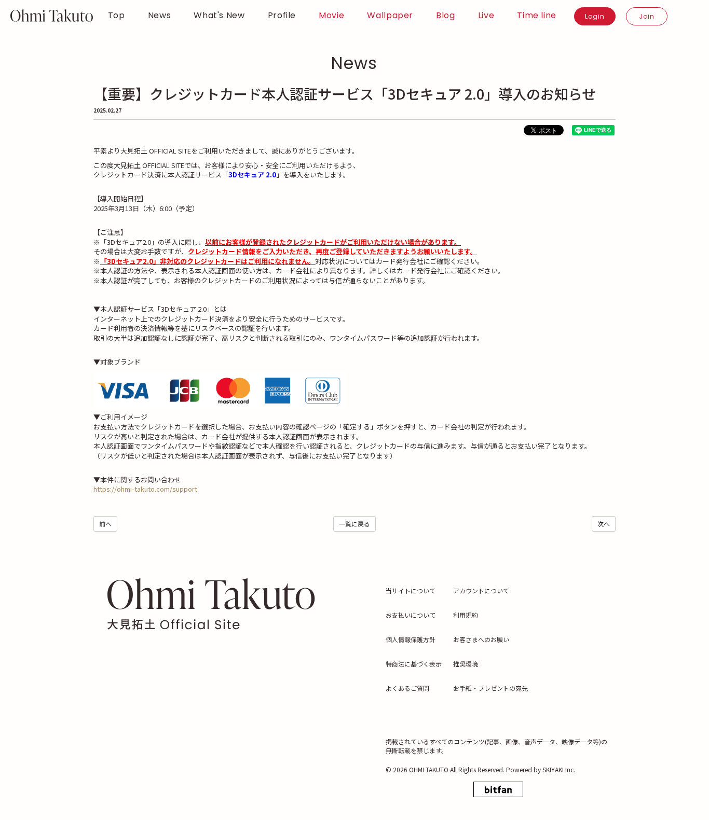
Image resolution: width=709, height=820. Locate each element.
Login (595, 16)
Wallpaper (390, 15)
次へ (603, 523)
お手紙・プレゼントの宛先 (490, 688)
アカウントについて (481, 590)
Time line (536, 15)
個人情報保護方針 (410, 639)
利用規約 (465, 614)
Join (647, 16)
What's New (219, 15)
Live (486, 15)
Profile (282, 15)
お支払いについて (410, 614)
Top (116, 15)
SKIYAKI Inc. (558, 769)
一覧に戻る (354, 523)
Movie (331, 15)
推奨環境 (465, 663)
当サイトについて (410, 590)
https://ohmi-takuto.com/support (145, 489)
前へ (105, 523)
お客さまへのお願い (481, 639)
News (159, 15)
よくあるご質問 (407, 688)
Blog (445, 15)
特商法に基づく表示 (414, 663)
